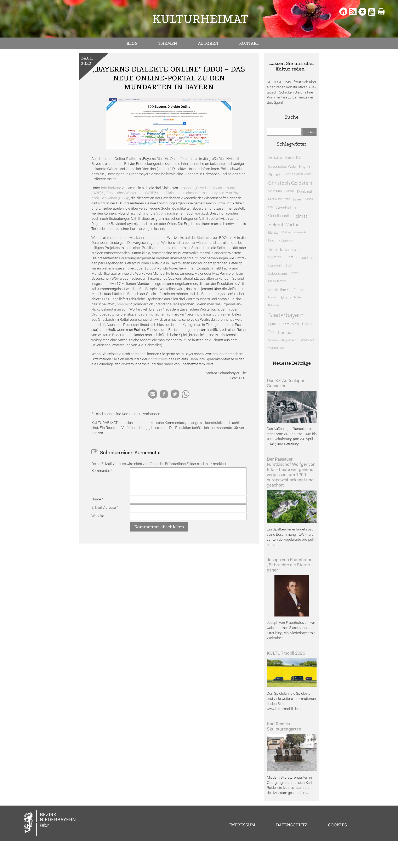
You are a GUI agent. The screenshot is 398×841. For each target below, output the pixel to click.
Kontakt (249, 43)
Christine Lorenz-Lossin (298, 174)
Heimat (299, 216)
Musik (286, 298)
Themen (167, 43)
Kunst (288, 257)
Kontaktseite (158, 359)
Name (97, 499)
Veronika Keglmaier (283, 340)
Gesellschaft (278, 216)
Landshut (304, 258)
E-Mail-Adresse (104, 508)
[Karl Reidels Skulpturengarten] (292, 770)
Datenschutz (291, 825)
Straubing (291, 324)
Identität (273, 232)
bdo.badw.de (111, 188)
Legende (295, 273)
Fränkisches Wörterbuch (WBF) (130, 193)
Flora (270, 207)
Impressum (242, 825)
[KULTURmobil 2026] (292, 686)
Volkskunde (307, 340)
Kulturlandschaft (284, 250)
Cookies (337, 825)
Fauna (309, 199)
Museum (273, 297)
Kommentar (102, 471)
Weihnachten (276, 348)
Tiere (271, 331)
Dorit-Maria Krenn (279, 199)
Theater (307, 324)
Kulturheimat (200, 18)
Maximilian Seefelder (285, 290)
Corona (289, 191)
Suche (161, 213)
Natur (298, 297)
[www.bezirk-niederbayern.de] (50, 823)
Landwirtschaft (280, 266)
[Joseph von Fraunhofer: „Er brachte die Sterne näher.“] (291, 615)
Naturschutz (274, 305)
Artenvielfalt (293, 158)
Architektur (275, 158)
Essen (297, 199)
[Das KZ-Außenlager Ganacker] (292, 422)
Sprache (274, 324)
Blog (132, 43)
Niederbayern (285, 316)
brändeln (124, 304)
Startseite (204, 238)
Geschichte (286, 208)
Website (97, 516)
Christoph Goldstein (290, 183)
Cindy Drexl (275, 191)
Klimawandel (300, 232)
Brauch (275, 175)
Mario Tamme (277, 281)
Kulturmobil (275, 257)
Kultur (271, 240)
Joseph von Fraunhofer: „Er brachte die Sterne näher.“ (290, 565)
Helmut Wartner (284, 225)
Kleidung (286, 232)
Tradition (285, 333)
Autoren (208, 43)
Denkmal (304, 192)
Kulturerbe (285, 241)
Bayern (305, 167)
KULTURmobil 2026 (286, 653)
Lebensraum (278, 273)
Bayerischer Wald (282, 167)
